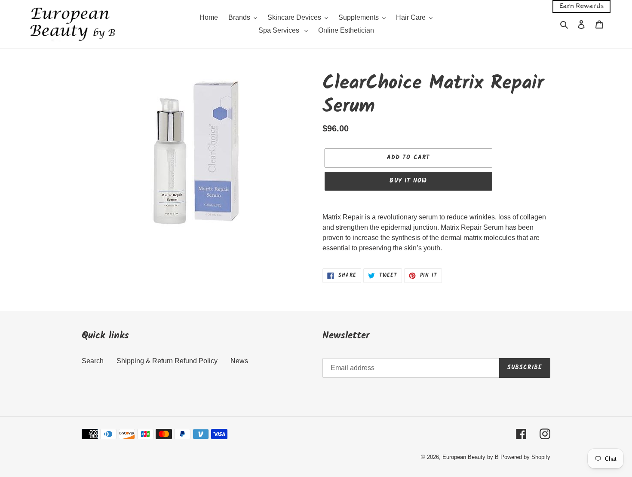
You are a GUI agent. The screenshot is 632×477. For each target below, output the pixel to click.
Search (93, 361)
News (239, 361)
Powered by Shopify (525, 457)
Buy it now (408, 180)
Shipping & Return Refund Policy (167, 361)
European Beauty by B (470, 457)
